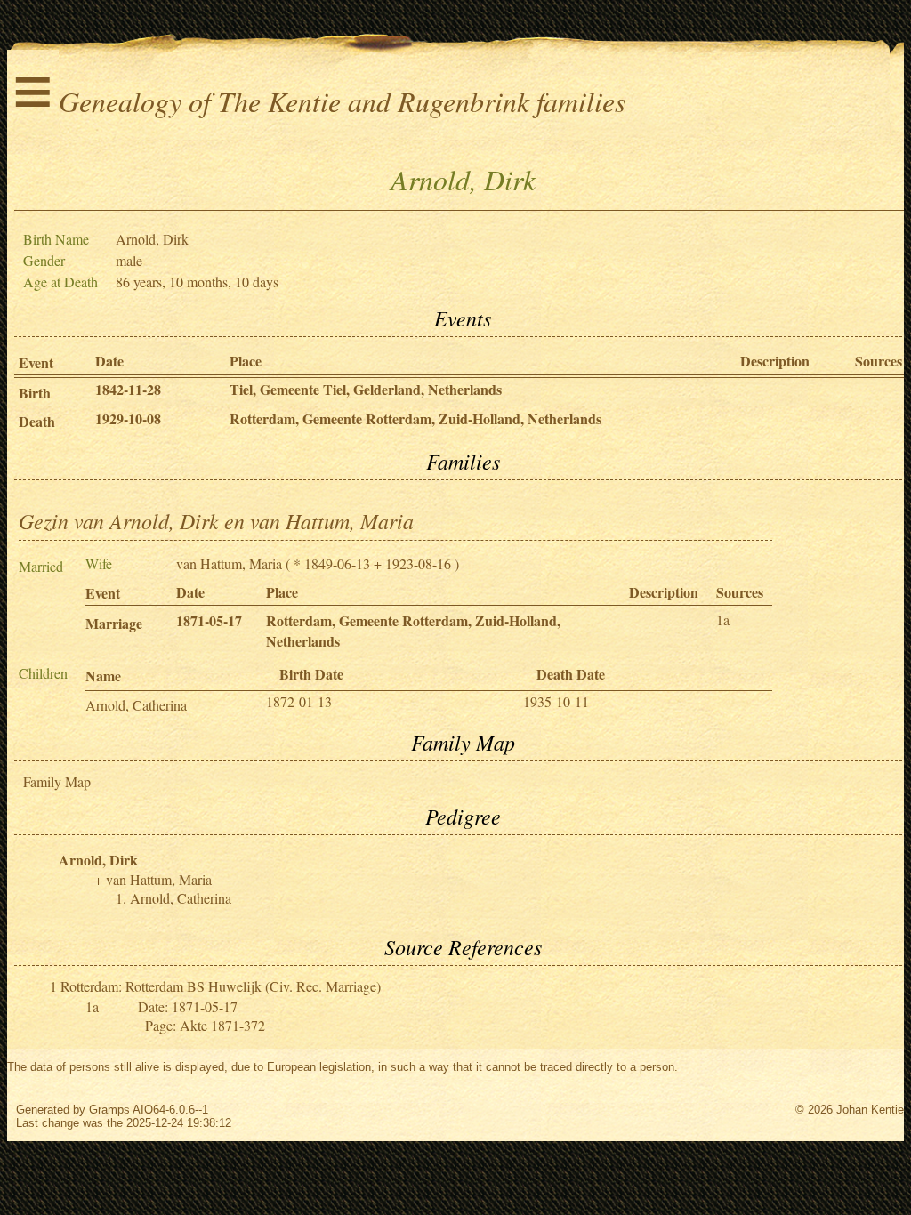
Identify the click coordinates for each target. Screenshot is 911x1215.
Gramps (109, 1109)
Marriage (113, 623)
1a (723, 619)
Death (37, 421)
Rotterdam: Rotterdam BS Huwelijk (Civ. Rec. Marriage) (220, 986)
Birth (35, 392)
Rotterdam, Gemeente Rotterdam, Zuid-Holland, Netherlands (415, 418)
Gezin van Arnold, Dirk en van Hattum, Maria (216, 520)
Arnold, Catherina (136, 705)
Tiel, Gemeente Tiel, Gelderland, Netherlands (366, 389)
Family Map (57, 781)
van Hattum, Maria (229, 563)
